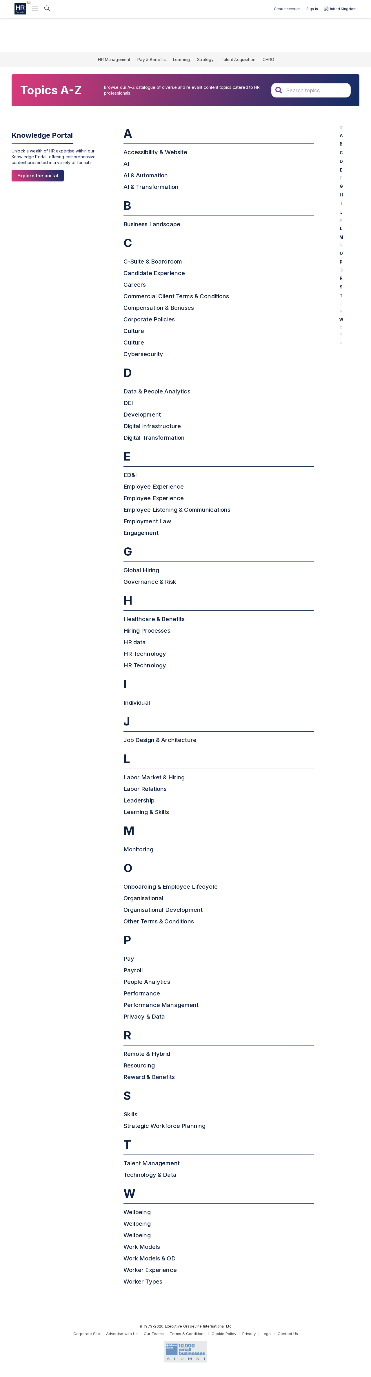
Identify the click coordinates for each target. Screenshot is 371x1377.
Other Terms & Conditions (158, 921)
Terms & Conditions (187, 1333)
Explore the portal (37, 175)
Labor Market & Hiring (154, 777)
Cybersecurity (143, 354)
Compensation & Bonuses (158, 307)
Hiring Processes (146, 630)
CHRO (268, 59)
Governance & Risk (149, 581)
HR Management (114, 59)
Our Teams (154, 1333)
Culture (133, 330)
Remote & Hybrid (146, 1053)
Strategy (205, 59)
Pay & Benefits (151, 59)
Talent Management (151, 1163)
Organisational (143, 898)
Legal (267, 1333)
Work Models (141, 1246)
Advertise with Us (122, 1333)
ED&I (130, 475)
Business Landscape (152, 224)
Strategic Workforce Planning (164, 1125)
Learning (181, 59)
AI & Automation (145, 175)
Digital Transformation (154, 437)
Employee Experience (153, 486)
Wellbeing (137, 1212)
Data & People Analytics (156, 391)
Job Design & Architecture (160, 740)
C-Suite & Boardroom (152, 261)
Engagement (141, 532)
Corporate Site (86, 1333)
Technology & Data (150, 1174)
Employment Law (147, 521)
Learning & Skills (146, 812)
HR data (134, 642)
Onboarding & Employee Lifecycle (170, 886)
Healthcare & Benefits (154, 619)
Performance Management (161, 1005)
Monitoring (138, 849)
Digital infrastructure (152, 426)
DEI (128, 403)
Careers (134, 284)
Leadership (138, 800)
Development (142, 414)
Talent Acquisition (238, 59)
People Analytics (146, 981)
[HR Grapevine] (20, 8)
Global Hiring (141, 570)
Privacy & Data (144, 1016)
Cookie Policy (224, 1333)
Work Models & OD (149, 1258)
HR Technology (144, 653)
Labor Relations (145, 788)
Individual (136, 702)
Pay (128, 958)
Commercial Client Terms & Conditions (176, 296)
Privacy (249, 1333)
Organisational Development (163, 909)
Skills (130, 1114)
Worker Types (143, 1281)
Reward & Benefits (149, 1077)
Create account (287, 9)
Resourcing (139, 1065)
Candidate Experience (154, 273)
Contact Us (288, 1333)
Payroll (133, 970)
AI (126, 163)
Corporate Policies (149, 319)
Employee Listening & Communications (177, 509)
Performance (141, 993)
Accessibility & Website (155, 152)
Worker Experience (150, 1269)
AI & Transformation (151, 186)
